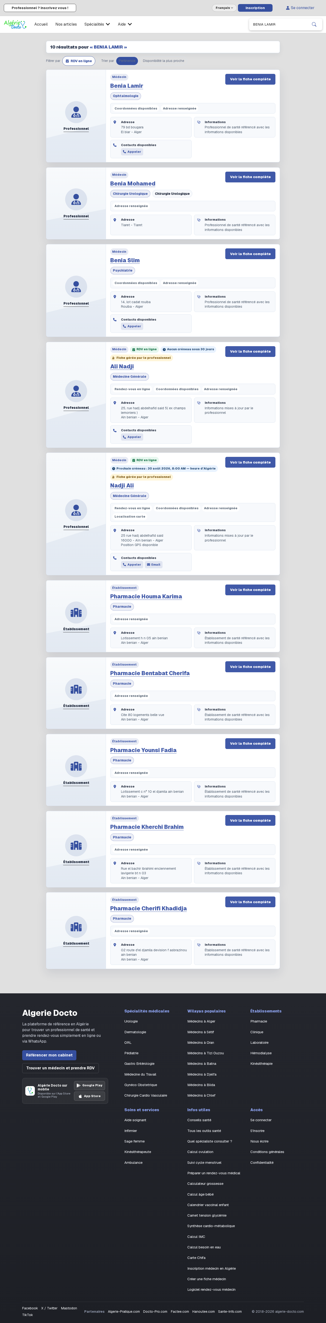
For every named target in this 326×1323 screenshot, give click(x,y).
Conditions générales (267, 1151)
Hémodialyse (261, 1053)
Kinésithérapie (261, 1063)
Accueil (41, 24)
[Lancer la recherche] (314, 24)
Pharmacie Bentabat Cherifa (150, 673)
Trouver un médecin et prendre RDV (60, 1068)
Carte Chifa (196, 1257)
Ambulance (133, 1162)
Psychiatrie (122, 270)
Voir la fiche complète (250, 79)
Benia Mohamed (132, 183)
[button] (78, 61)
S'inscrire (257, 1130)
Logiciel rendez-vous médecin (211, 1289)
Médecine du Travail (140, 1074)
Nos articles (66, 24)
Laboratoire (259, 1042)
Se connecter (303, 7)
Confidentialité (261, 1162)
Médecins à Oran (200, 1042)
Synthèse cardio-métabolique (211, 1226)
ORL (127, 1042)
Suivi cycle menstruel (204, 1162)
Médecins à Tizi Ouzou (205, 1053)
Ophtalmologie (125, 96)
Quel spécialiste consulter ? (209, 1141)
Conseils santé (199, 1120)
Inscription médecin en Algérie (211, 1268)
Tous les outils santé (204, 1130)
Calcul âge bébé (200, 1194)
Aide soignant (135, 1120)
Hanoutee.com (203, 1311)
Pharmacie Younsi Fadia (143, 750)
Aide (122, 24)
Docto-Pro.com (155, 1311)
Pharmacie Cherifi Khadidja (148, 908)
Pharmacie (122, 606)
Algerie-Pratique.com (124, 1311)
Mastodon (69, 1308)
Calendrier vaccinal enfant (208, 1205)
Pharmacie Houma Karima (146, 596)
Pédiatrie (131, 1053)
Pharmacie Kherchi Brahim (147, 827)
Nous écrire (259, 1141)
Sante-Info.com (230, 1311)
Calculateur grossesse (205, 1183)
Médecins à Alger (201, 1021)
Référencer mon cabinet (49, 1055)
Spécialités (94, 24)
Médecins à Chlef (201, 1095)
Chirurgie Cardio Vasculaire (145, 1095)
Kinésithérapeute (137, 1151)
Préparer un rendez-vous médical (213, 1173)
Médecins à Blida (201, 1084)
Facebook (30, 1308)
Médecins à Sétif (200, 1032)
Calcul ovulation (200, 1151)
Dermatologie (135, 1032)
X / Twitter (49, 1308)
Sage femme (134, 1141)
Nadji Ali (122, 485)
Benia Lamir (126, 86)
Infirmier (130, 1130)
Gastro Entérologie (139, 1063)
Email (155, 565)
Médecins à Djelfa (201, 1074)
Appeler (134, 152)
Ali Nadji (122, 366)
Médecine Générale (129, 376)
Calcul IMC (196, 1236)
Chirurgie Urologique (130, 193)
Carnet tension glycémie (206, 1215)
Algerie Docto (49, 1013)
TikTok (27, 1315)
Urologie (131, 1021)
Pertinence (127, 61)
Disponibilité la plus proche (163, 61)
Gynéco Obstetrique (140, 1084)
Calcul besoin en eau (204, 1247)
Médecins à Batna (201, 1063)
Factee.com (180, 1311)
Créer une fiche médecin (206, 1279)
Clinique (256, 1032)
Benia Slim (125, 260)
